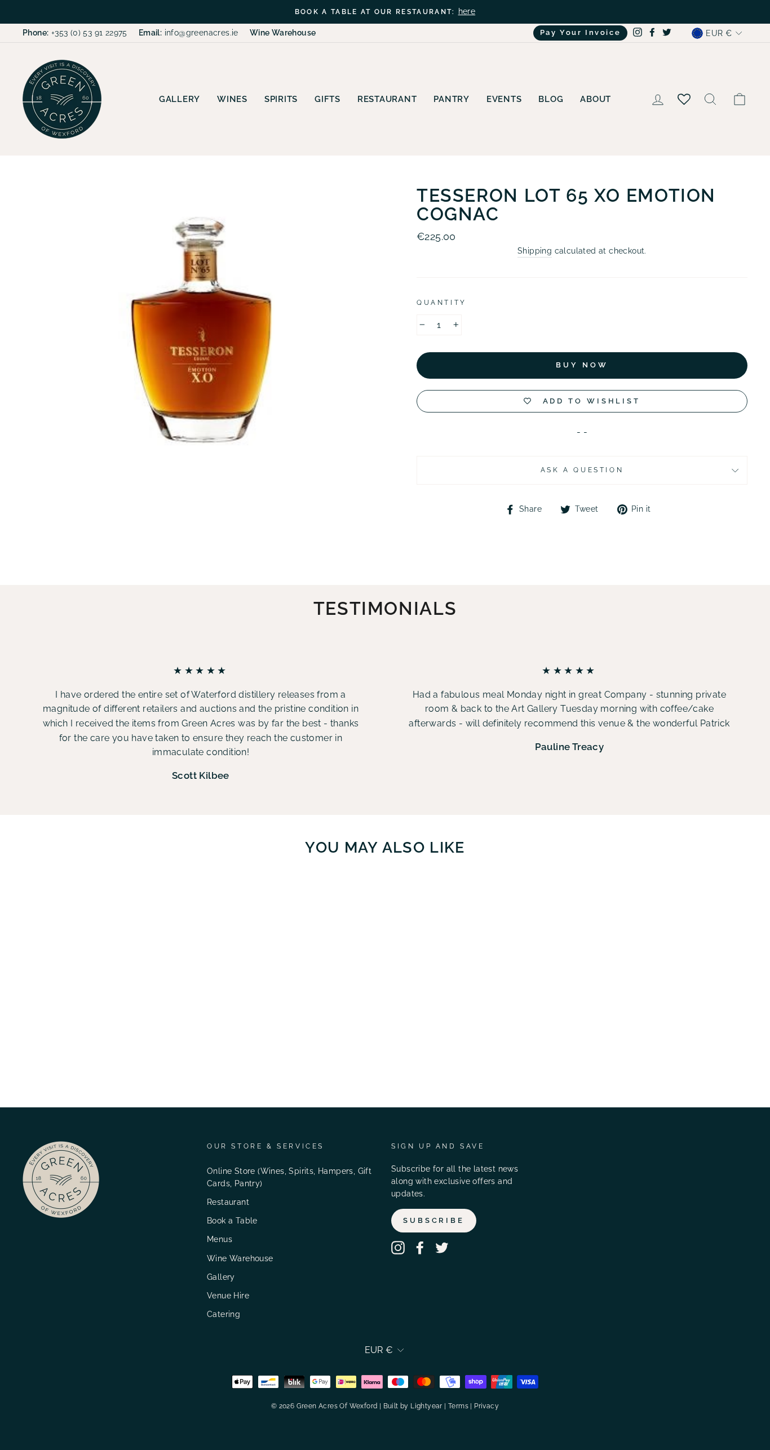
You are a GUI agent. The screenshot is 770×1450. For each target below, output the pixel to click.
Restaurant (387, 99)
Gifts (327, 99)
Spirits (281, 99)
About (595, 99)
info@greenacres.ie (188, 32)
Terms (458, 1406)
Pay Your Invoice (580, 32)
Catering (223, 1314)
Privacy (486, 1406)
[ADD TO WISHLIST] (143, 897)
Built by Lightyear (412, 1406)
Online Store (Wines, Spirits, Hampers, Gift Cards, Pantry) (289, 1177)
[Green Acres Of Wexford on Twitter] (442, 1247)
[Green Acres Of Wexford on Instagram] (398, 1247)
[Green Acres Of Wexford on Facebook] (420, 1247)
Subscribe (433, 1220)
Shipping (534, 250)
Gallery (179, 99)
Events (504, 99)
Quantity (442, 303)
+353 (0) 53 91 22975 (75, 32)
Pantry (451, 99)
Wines (232, 99)
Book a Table (232, 1220)
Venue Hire (228, 1295)
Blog (550, 99)
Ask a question (582, 470)
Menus (219, 1239)
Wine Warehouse (240, 1258)
